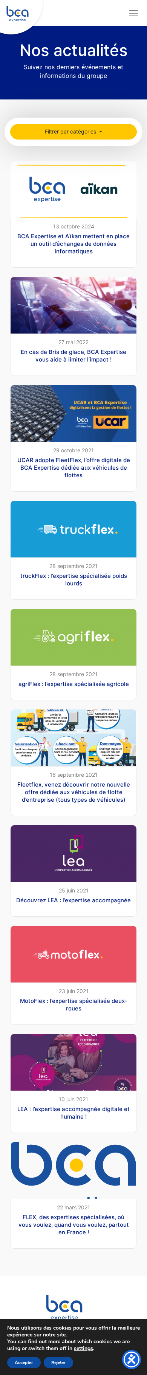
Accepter (24, 1362)
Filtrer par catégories (71, 131)
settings (83, 1348)
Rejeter (58, 1362)
